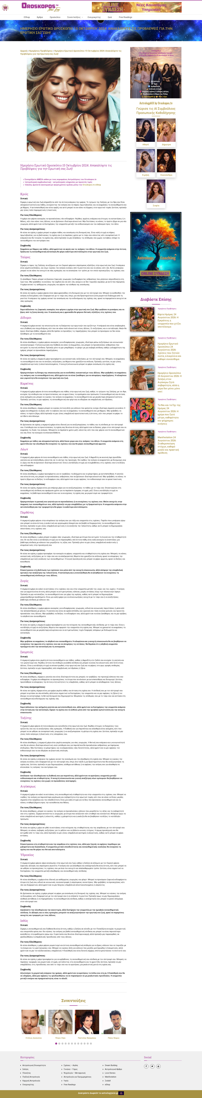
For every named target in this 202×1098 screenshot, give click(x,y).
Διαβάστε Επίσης (156, 299)
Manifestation (110, 1077)
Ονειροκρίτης (28, 1084)
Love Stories (110, 1073)
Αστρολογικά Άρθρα (113, 1069)
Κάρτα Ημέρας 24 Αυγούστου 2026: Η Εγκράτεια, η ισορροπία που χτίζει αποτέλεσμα (169, 320)
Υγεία (66, 1081)
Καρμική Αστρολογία (31, 1081)
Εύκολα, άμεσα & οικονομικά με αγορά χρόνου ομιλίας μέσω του (54, 185)
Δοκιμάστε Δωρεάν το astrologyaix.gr (98, 1093)
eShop (107, 1084)
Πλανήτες (26, 1073)
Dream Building (111, 1065)
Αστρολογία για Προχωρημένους (77, 1077)
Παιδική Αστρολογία (31, 1077)
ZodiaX (108, 1081)
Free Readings (70, 1084)
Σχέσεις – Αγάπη (71, 1065)
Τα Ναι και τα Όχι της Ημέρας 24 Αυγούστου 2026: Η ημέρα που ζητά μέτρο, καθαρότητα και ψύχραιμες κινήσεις (169, 414)
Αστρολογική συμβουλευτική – (58, 182)
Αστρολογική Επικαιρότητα (34, 1065)
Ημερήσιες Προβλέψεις (40, 51)
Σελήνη (25, 1069)
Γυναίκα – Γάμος (71, 1069)
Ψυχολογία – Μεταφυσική (74, 1073)
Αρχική (24, 51)
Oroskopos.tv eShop (92, 185)
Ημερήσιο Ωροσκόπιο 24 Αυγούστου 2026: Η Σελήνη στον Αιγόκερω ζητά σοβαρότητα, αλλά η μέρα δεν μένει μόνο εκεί (170, 382)
